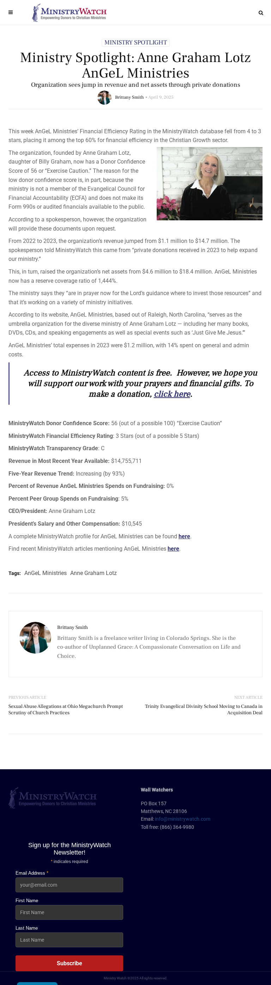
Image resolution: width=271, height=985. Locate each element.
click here (172, 394)
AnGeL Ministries (45, 573)
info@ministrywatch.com (182, 819)
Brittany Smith (129, 97)
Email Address (32, 873)
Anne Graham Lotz (93, 573)
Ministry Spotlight (135, 43)
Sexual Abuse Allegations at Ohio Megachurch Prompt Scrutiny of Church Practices (65, 709)
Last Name (27, 928)
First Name (27, 900)
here (184, 536)
